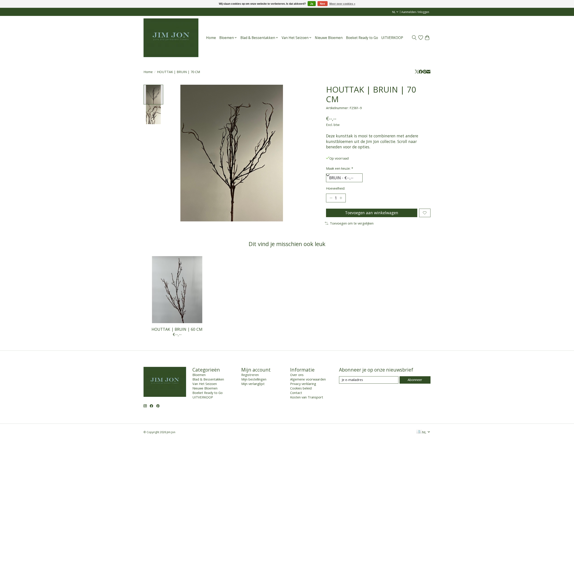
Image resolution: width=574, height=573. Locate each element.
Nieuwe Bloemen (329, 37)
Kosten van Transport (306, 397)
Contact (296, 392)
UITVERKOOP (392, 37)
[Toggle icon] (414, 38)
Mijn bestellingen (253, 379)
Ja (311, 3)
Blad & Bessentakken (208, 379)
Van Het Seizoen (204, 383)
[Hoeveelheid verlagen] (331, 198)
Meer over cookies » (342, 3)
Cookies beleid (301, 388)
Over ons (297, 374)
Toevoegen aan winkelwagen (371, 212)
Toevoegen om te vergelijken (352, 223)
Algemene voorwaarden (308, 379)
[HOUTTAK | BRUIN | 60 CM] (177, 289)
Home (211, 37)
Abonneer (415, 379)
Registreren (250, 374)
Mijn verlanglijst (253, 383)
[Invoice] (419, 432)
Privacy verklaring (303, 383)
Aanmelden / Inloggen (415, 12)
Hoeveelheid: (335, 188)
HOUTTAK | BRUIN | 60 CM (177, 329)
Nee (322, 3)
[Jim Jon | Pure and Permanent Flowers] (171, 37)
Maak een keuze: (339, 168)
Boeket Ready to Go (362, 37)
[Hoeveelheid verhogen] (341, 198)
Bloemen (199, 374)
